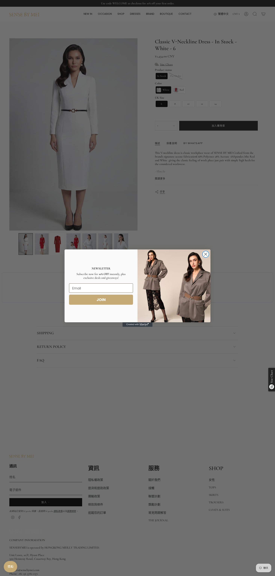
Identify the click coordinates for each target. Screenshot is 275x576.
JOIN (101, 299)
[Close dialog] (205, 254)
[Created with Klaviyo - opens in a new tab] (137, 324)
